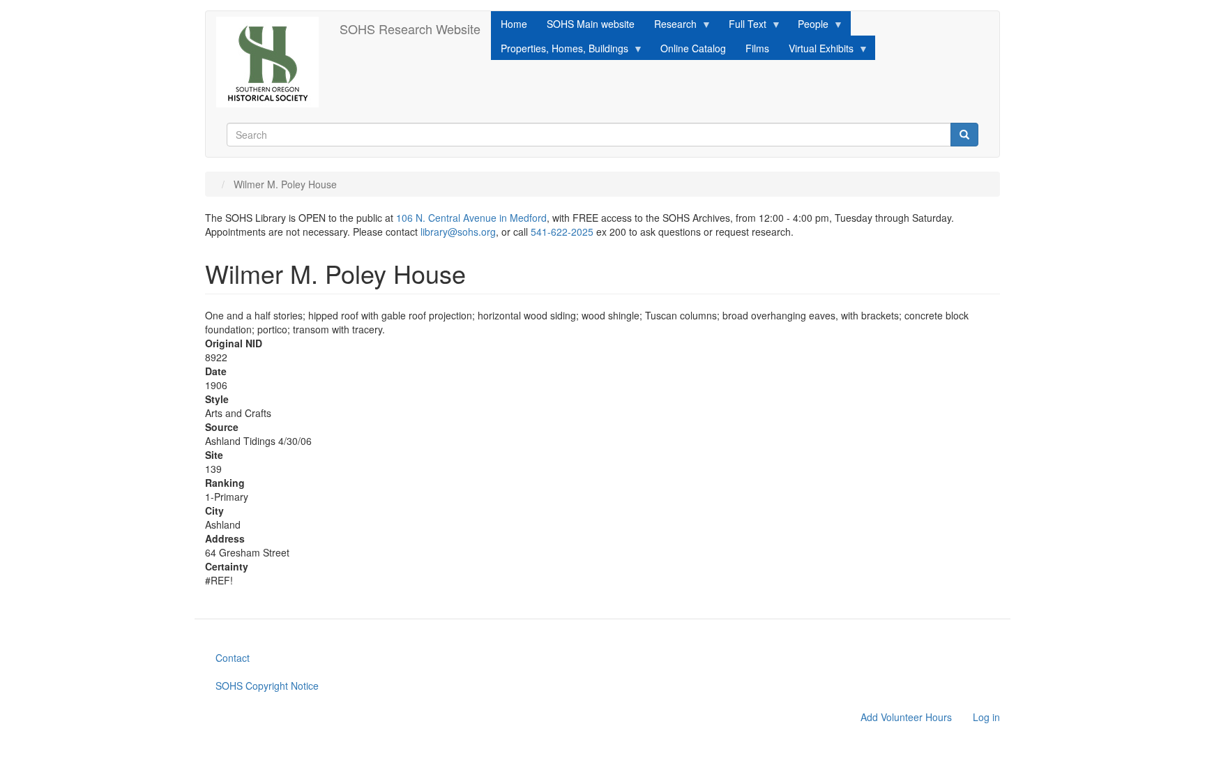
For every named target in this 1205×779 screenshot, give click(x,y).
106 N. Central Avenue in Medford (471, 218)
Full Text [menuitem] (742, 26)
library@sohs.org (458, 232)
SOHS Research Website (410, 29)
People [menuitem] (808, 26)
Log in (986, 717)
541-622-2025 (562, 232)
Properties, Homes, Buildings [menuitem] (559, 50)
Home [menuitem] (514, 24)
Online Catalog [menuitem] (693, 48)
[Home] (272, 62)
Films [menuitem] (757, 48)
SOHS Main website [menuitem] (591, 24)
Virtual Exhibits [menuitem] (816, 50)
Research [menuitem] (670, 26)
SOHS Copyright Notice (267, 686)
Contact (232, 658)
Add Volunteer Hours (906, 717)
